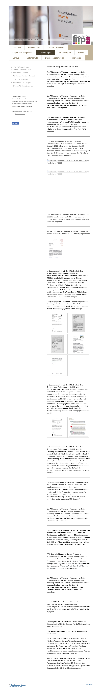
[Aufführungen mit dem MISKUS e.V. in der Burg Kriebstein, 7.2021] (68, 182)
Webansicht (89, 684)
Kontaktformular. (20, 114)
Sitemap (23, 685)
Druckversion (15, 685)
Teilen (16, 123)
